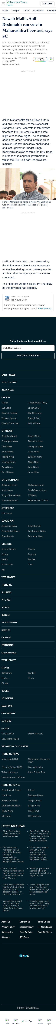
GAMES (5, 729)
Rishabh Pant (34, 418)
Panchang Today (35, 767)
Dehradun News (35, 441)
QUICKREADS (8, 714)
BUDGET (5, 615)
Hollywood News (36, 485)
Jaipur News (33, 452)
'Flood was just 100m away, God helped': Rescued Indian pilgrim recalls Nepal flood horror (40, 889)
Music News (7, 490)
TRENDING (6, 585)
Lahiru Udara (34, 424)
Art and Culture (8, 549)
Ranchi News (7, 472)
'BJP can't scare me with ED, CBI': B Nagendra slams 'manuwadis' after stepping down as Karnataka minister (39, 853)
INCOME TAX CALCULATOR (14, 747)
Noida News (33, 462)
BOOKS (5, 691)
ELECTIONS (7, 706)
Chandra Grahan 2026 (11, 767)
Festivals (32, 554)
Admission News (9, 526)
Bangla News (34, 806)
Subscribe (47, 4)
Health (4, 560)
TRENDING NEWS (10, 754)
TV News (32, 496)
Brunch (31, 549)
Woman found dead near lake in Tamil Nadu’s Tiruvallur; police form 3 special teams (12, 906)
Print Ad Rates (26, 932)
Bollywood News (9, 485)
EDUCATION (7, 521)
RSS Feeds (24, 937)
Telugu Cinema (34, 801)
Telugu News (7, 811)
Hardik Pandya (35, 413)
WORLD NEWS (8, 383)
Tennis (31, 678)
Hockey (5, 678)
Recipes (31, 560)
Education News (35, 536)
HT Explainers (34, 816)
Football (31, 673)
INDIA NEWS (7, 390)
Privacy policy (7, 927)
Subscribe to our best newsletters (28, 341)
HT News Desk (12, 64)
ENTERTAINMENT (10, 480)
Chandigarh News (9, 441)
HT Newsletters (45, 927)
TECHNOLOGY (8, 660)
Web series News (9, 501)
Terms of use (44, 922)
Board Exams (34, 526)
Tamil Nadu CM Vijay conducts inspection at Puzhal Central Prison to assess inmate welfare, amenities (40, 836)
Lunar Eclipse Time (36, 772)
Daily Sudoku (7, 734)
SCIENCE (5, 630)
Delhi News (6, 447)
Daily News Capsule (12, 348)
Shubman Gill (34, 408)
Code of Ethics (45, 932)
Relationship (7, 565)
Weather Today (26, 927)
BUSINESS (6, 593)
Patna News (7, 467)
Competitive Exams (10, 531)
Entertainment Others (38, 501)
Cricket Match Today (37, 403)
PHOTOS (5, 600)
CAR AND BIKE (8, 653)
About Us (5, 922)
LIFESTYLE (6, 544)
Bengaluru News (9, 436)
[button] (3, 3)
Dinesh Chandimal (9, 424)
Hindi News (33, 811)
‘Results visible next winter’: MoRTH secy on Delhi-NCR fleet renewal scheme (39, 904)
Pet (2, 570)
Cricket (26, 10)
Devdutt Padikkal (9, 413)
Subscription (7, 932)
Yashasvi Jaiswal (8, 418)
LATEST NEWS (8, 375)
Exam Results (7, 536)
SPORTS (5, 668)
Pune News (33, 467)
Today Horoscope (9, 772)
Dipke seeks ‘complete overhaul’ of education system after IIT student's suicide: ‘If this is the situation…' (13, 889)
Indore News (7, 452)
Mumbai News (8, 462)
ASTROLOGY (7, 508)
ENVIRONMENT (9, 623)
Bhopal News (34, 436)
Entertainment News (10, 806)
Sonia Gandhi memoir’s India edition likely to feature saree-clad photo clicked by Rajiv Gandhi (13, 873)
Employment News (37, 531)
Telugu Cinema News (11, 496)
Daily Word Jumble (10, 739)
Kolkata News (7, 457)
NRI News (6, 816)
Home (5, 10)
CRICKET (5, 398)
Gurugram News (35, 447)
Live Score (6, 408)
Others (4, 683)
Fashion (5, 554)
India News (38, 10)
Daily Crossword (35, 734)
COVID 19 (6, 721)
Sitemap (5, 937)
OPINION (6, 638)
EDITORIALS (7, 645)
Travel (30, 565)
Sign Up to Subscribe (28, 356)
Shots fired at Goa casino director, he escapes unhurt (11, 833)
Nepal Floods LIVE (9, 759)
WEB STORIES (8, 577)
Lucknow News (35, 457)
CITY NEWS (7, 431)
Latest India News (13, 826)
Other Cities (33, 472)
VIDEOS (5, 608)
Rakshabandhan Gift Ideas (13, 778)
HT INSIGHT (7, 699)
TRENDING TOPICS (10, 785)
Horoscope (6, 513)
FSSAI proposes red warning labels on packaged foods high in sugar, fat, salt (41, 872)
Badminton (6, 673)
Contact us (25, 922)
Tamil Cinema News (37, 490)
